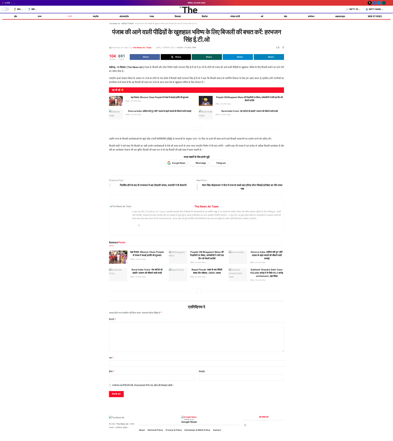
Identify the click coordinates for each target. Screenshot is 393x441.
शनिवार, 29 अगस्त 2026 (133, 101)
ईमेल (112, 371)
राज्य (39, 16)
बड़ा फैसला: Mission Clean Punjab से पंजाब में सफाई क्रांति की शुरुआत (160, 97)
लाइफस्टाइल (340, 16)
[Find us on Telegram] (379, 3)
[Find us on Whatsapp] (384, 3)
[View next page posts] (199, 128)
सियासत (178, 16)
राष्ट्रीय (96, 16)
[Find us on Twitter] (370, 3)
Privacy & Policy (174, 430)
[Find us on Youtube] (389, 3)
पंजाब (152, 16)
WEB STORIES (375, 16)
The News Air (114, 24)
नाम (111, 357)
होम (15, 16)
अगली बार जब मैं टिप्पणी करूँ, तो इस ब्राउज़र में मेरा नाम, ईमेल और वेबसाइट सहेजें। (142, 385)
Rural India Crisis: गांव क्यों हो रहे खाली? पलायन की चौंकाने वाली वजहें (249, 111)
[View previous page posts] (193, 128)
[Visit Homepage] (197, 9)
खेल (285, 16)
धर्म (262, 16)
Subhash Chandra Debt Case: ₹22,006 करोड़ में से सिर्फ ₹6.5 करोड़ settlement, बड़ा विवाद (266, 273)
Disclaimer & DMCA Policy (197, 430)
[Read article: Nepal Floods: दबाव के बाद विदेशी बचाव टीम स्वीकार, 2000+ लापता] (178, 274)
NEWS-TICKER (128, 24)
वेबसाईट (202, 371)
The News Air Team (142, 47)
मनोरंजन (311, 16)
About (142, 430)
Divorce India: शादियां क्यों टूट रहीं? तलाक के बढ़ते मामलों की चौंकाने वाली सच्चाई (159, 111)
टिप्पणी (112, 319)
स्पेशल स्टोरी (235, 16)
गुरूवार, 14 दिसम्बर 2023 (165, 47)
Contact (217, 430)
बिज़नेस (205, 16)
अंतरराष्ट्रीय (124, 16)
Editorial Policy (155, 430)
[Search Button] (389, 9)
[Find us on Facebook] (374, 3)
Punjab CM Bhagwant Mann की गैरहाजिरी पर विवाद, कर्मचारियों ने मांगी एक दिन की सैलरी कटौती (207, 255)
